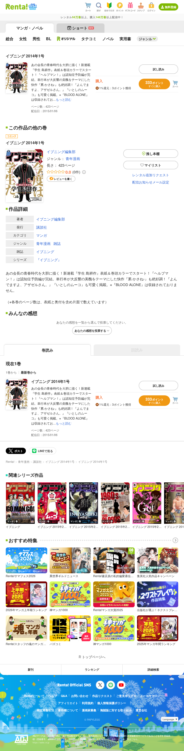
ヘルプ (52, 696)
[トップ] (17, 7)
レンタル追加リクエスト (150, 174)
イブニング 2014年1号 (50, 381)
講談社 (41, 227)
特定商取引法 (45, 710)
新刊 (31, 669)
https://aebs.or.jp (41, 742)
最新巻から (28, 372)
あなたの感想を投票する (90, 330)
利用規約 (87, 703)
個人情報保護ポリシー (111, 703)
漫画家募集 (89, 710)
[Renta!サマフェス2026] (32, 7)
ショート (82, 28)
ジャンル (145, 38)
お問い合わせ (79, 696)
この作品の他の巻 (28, 127)
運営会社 (141, 710)
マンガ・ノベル (29, 28)
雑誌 (57, 243)
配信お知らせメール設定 (150, 182)
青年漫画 (73, 158)
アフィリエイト (68, 703)
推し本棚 (153, 153)
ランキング (92, 669)
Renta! (10, 461)
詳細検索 (153, 669)
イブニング (45, 251)
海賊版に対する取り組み (116, 710)
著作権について (68, 710)
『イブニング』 (48, 259)
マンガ (41, 235)
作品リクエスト (102, 696)
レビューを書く (63, 179)
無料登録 (170, 7)
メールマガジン (150, 696)
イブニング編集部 (61, 151)
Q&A (64, 696)
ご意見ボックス (126, 696)
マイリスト (152, 165)
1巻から (11, 372)
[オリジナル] (66, 39)
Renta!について (34, 696)
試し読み (158, 69)
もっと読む (63, 99)
